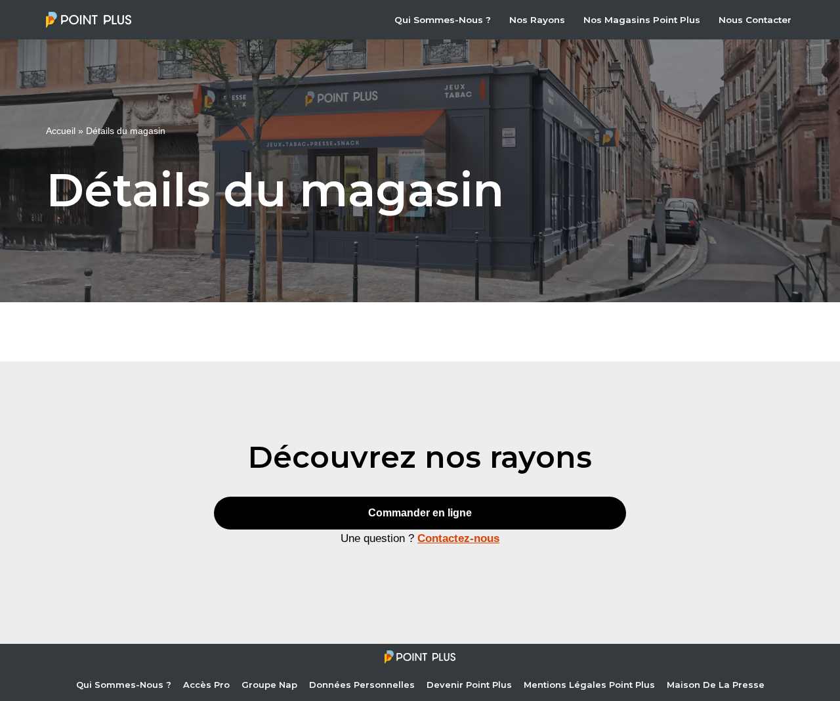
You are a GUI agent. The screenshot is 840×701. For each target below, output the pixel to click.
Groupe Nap (269, 684)
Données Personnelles (362, 684)
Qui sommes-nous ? (442, 19)
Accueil (60, 130)
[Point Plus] (92, 20)
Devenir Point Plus (469, 684)
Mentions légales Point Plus (589, 684)
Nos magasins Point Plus (641, 19)
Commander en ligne (420, 512)
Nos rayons (537, 19)
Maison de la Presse (716, 684)
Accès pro (206, 684)
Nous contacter (755, 19)
